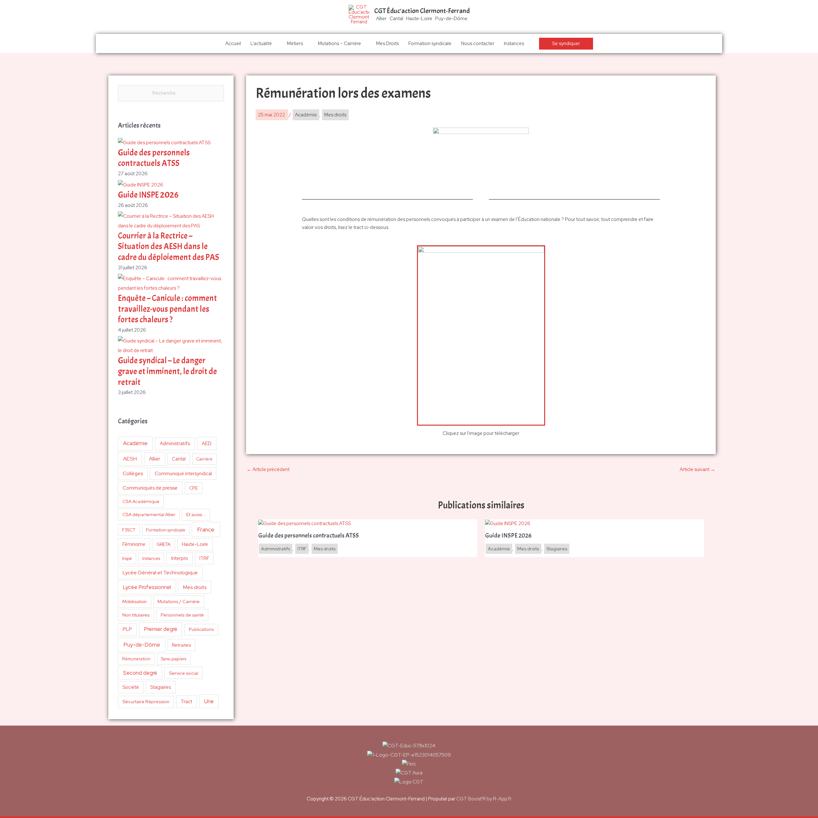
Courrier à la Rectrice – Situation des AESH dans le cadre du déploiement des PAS (168, 247)
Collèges (133, 473)
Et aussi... (196, 514)
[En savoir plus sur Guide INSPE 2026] (507, 523)
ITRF (204, 558)
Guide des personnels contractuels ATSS (154, 158)
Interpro (179, 558)
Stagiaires (160, 687)
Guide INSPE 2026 (148, 195)
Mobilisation (134, 601)
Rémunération (136, 659)
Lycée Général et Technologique (160, 572)
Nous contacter (477, 43)
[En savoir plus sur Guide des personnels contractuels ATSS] (304, 523)
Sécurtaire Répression (145, 701)
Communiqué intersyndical (183, 473)
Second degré (140, 672)
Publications (201, 629)
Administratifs (175, 443)
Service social (183, 673)
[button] (566, 44)
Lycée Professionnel (147, 587)
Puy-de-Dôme (141, 644)
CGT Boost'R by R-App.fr (484, 799)
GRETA (164, 544)
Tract (186, 701)
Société (130, 687)
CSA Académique (140, 501)
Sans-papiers (173, 659)
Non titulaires (136, 615)
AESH (130, 458)
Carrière (204, 459)
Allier (154, 458)
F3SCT (128, 530)
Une (209, 701)
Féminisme (133, 544)
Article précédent (268, 469)
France (205, 529)
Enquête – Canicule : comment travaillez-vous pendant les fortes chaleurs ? (167, 309)
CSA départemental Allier (148, 514)
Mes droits (194, 587)
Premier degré (160, 629)
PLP (127, 629)
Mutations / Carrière (179, 601)
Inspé (127, 558)
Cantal (179, 459)
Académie (135, 443)
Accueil (233, 43)
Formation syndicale (429, 43)
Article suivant (697, 469)
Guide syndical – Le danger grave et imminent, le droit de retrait (167, 371)
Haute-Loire (195, 544)
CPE (193, 488)
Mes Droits (387, 43)
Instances (514, 43)
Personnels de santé (182, 615)
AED (207, 443)
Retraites (181, 645)
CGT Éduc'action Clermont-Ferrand (422, 10)
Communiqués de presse (150, 487)
